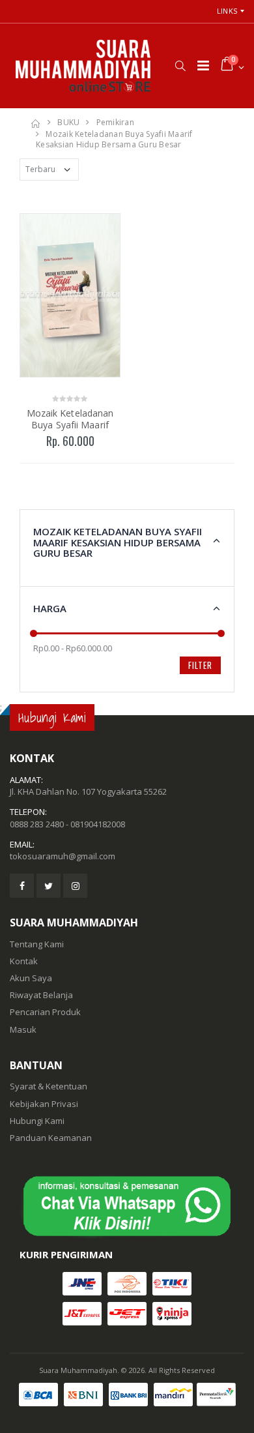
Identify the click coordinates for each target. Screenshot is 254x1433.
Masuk (23, 1029)
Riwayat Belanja (41, 995)
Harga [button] (49, 608)
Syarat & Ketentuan (48, 1086)
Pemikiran (115, 122)
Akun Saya (31, 978)
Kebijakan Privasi (44, 1104)
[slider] (33, 633)
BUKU (68, 122)
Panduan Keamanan (51, 1138)
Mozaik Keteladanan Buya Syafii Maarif (70, 419)
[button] (180, 65)
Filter (200, 665)
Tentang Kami (37, 944)
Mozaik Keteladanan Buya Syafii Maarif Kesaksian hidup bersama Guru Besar (114, 139)
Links (227, 11)
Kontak (24, 961)
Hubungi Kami (37, 1121)
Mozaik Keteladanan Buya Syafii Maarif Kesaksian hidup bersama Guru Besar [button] (117, 542)
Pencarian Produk (45, 1012)
